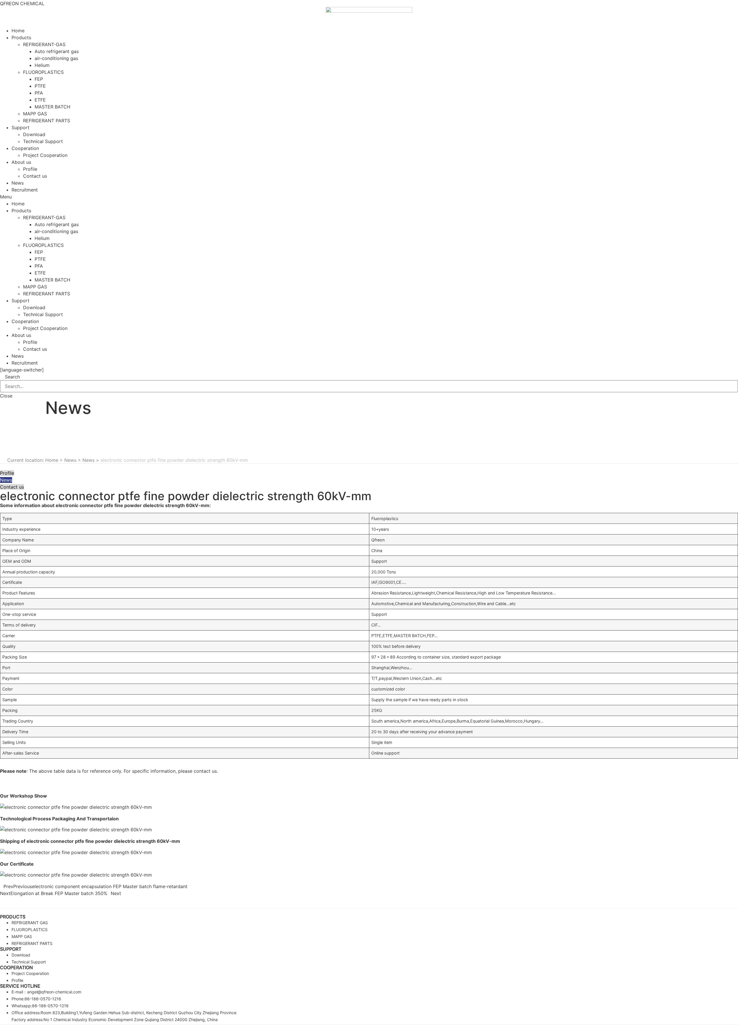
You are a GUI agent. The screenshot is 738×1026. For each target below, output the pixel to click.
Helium (42, 65)
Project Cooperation (45, 155)
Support (20, 127)
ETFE (40, 100)
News (18, 183)
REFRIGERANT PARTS (46, 120)
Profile (30, 169)
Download (34, 134)
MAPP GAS (35, 114)
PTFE (40, 86)
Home (18, 30)
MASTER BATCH (52, 107)
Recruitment (25, 190)
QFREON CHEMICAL (22, 3)
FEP (39, 79)
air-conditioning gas (56, 58)
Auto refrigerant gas (57, 51)
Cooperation (25, 148)
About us (21, 162)
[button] (369, 196)
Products (21, 37)
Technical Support (43, 141)
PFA (39, 93)
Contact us (35, 176)
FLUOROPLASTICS (43, 72)
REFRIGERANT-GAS (44, 44)
